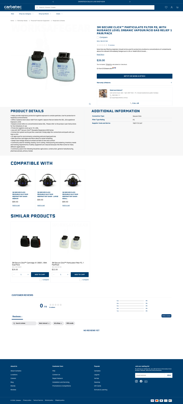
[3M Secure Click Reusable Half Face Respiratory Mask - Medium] (22, 180)
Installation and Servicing (60, 382)
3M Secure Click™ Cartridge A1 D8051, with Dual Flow (29, 264)
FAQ (53, 371)
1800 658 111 (116, 95)
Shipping (109, 64)
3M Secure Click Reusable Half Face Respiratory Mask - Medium (20, 195)
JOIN (169, 375)
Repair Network (57, 378)
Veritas (96, 378)
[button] (177, 7)
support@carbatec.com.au (120, 97)
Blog (12, 382)
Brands (13, 386)
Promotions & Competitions (61, 386)
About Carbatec (16, 371)
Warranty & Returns (104, 82)
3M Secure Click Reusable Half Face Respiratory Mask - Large (47, 194)
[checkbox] (70, 323)
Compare (103, 37)
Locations (14, 374)
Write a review (166, 316)
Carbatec (97, 371)
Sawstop (97, 382)
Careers (13, 378)
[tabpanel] (91, 337)
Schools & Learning (100, 390)
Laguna (96, 374)
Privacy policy (27, 400)
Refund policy (49, 400)
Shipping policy (59, 400)
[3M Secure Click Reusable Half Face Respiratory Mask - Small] (72, 180)
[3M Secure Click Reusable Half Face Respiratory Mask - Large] (47, 180)
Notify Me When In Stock (134, 76)
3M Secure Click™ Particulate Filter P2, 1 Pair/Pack (68, 264)
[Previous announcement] (53, 1)
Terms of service (38, 400)
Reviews (13, 390)
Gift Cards (97, 386)
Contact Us (56, 374)
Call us (135, 103)
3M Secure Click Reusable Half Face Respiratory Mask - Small (70, 195)
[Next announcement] (130, 1)
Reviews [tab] (17, 317)
